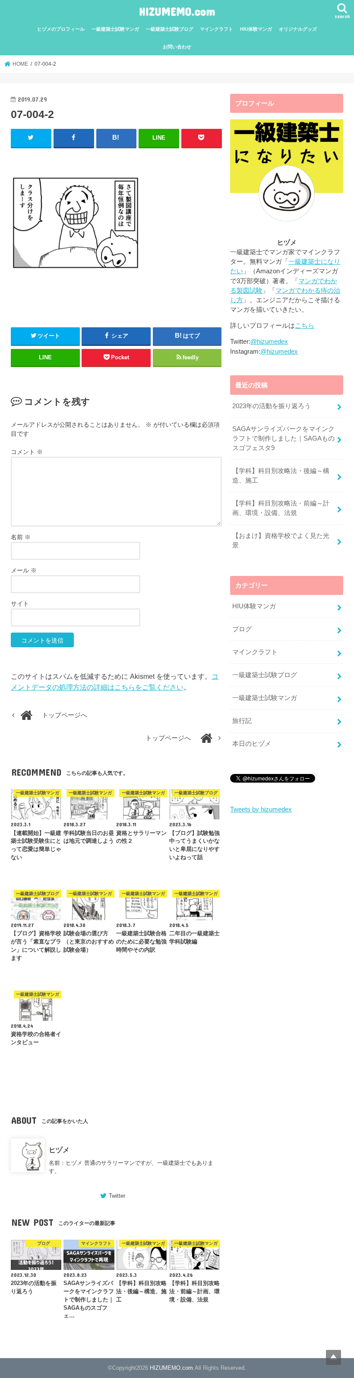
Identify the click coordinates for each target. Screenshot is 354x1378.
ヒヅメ (59, 1150)
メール (24, 570)
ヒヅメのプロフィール (61, 29)
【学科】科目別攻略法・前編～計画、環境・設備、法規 (280, 508)
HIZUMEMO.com (177, 11)
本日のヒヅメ (251, 743)
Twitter (117, 1196)
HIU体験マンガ (256, 29)
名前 (21, 537)
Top (333, 1357)
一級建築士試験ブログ (169, 29)
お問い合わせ (177, 46)
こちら (304, 325)
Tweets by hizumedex (261, 809)
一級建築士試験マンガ (115, 29)
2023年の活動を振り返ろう (271, 406)
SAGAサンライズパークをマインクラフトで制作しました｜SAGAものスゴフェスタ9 (283, 438)
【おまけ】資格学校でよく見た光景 (280, 540)
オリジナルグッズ (298, 29)
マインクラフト (216, 29)
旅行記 (242, 720)
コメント (27, 451)
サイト (20, 603)
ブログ (242, 629)
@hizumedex (269, 341)
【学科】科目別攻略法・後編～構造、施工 (280, 475)
